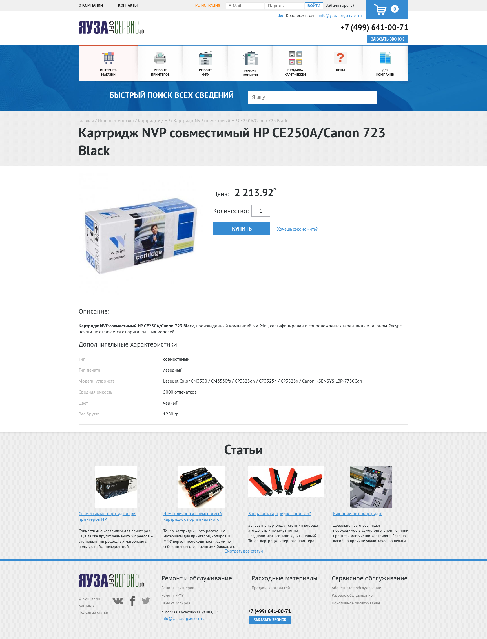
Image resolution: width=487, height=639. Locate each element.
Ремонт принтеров (177, 587)
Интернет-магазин (116, 120)
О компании (91, 5)
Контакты (128, 5)
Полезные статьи (93, 612)
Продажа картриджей (271, 587)
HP (167, 120)
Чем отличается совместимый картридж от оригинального (192, 516)
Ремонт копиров (175, 603)
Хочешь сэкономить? (297, 229)
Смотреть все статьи (243, 551)
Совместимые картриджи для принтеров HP (107, 516)
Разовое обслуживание (352, 595)
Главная (86, 120)
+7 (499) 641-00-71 (374, 27)
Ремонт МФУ (172, 595)
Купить (242, 228)
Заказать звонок (270, 619)
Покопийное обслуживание (356, 603)
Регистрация (207, 5)
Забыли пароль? (340, 5)
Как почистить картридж (357, 513)
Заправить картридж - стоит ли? (279, 513)
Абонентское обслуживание (356, 587)
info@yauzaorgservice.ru (340, 15)
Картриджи (149, 120)
